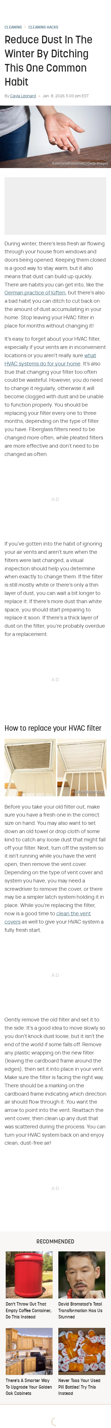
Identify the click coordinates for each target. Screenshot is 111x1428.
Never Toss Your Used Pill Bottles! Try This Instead (79, 1387)
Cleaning (13, 28)
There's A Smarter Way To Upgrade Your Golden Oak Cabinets (29, 1387)
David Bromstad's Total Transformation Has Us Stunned (80, 1311)
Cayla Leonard (23, 96)
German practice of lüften (35, 293)
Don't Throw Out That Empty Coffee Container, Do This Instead (29, 1311)
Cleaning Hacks (43, 28)
